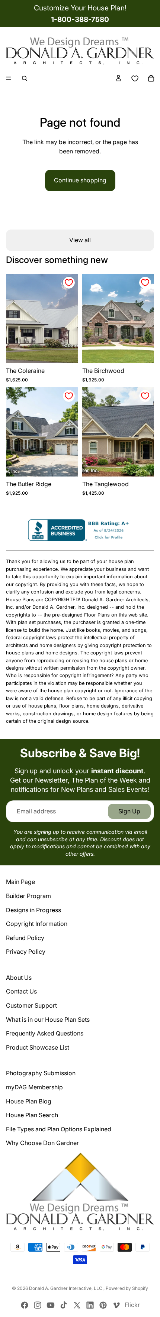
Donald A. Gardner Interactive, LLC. (66, 1288)
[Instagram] (37, 1305)
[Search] (24, 78)
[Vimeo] (116, 1305)
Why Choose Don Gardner (42, 1143)
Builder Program (28, 896)
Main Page (20, 881)
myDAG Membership (34, 1087)
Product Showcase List (37, 1047)
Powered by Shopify (127, 1288)
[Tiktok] (63, 1305)
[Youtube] (50, 1305)
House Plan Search (32, 1115)
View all (80, 240)
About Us (19, 977)
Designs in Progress (33, 910)
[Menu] (8, 78)
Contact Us (21, 991)
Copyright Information (36, 923)
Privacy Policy (25, 951)
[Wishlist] (135, 78)
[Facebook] (24, 1305)
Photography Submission (41, 1073)
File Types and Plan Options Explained (58, 1129)
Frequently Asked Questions (44, 1033)
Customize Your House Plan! (80, 7)
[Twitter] (77, 1305)
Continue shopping (80, 180)
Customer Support (31, 1005)
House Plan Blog (28, 1101)
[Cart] (151, 78)
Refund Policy (25, 938)
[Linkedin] (90, 1305)
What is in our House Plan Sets (48, 1019)
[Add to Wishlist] (69, 283)
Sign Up (129, 811)
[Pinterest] (103, 1305)
